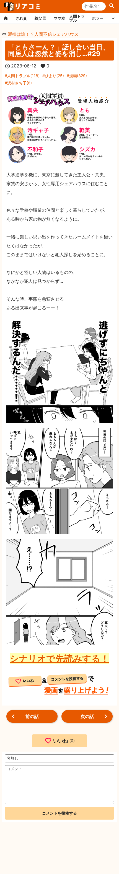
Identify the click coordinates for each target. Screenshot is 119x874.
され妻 (21, 18)
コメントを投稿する (59, 813)
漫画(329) (78, 75)
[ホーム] (6, 18)
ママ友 (59, 18)
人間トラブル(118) (23, 75)
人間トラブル (77, 18)
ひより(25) (54, 75)
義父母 (40, 18)
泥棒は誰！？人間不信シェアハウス (43, 34)
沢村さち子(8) (19, 82)
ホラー (98, 18)
